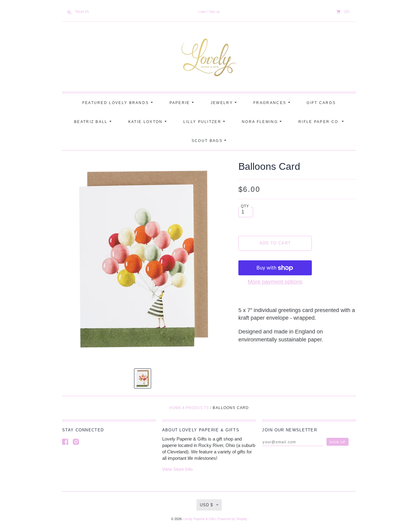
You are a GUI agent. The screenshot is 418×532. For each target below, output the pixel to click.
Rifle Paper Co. (319, 122)
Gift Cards (321, 103)
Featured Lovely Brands (116, 103)
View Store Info (177, 469)
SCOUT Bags (208, 141)
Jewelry (222, 103)
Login (202, 11)
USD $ (206, 505)
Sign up (214, 11)
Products (197, 408)
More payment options (275, 282)
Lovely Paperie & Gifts (199, 519)
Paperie (181, 103)
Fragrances (270, 103)
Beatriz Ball (91, 122)
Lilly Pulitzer (203, 122)
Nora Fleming (260, 122)
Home (175, 408)
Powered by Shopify (232, 519)
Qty (245, 206)
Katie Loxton (146, 122)
